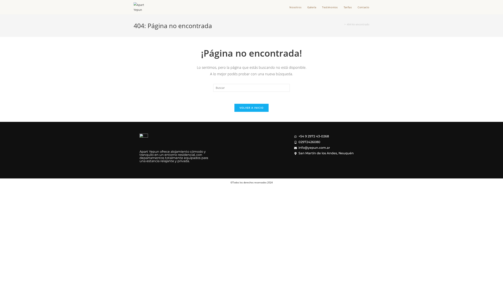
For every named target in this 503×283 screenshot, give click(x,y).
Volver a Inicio (252, 107)
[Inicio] (342, 24)
